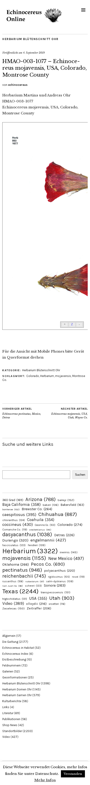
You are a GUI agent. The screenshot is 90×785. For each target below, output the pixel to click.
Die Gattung (10, 641)
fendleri (36, 545)
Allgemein (8, 635)
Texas (20, 591)
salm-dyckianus (59, 581)
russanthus (12, 581)
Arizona (40, 499)
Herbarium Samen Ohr (17, 695)
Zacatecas (13, 608)
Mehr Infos (45, 780)
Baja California (21, 504)
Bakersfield (72, 505)
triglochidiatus (14, 598)
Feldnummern (11, 665)
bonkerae (11, 509)
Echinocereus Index (15, 653)
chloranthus (13, 520)
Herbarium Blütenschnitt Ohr (30, 39)
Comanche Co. (14, 529)
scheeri (33, 585)
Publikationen (11, 719)
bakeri (51, 505)
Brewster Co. (37, 509)
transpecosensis (55, 592)
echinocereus (17, 85)
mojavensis (63, 376)
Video (13, 603)
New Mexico (66, 558)
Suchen (80, 474)
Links (5, 707)
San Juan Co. (12, 585)
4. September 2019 (34, 52)
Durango (15, 540)
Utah (61, 598)
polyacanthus (59, 570)
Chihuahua (57, 514)
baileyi (66, 500)
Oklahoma (15, 564)
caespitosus (19, 514)
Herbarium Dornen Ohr (17, 689)
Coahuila (40, 519)
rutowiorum (34, 581)
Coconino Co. (45, 525)
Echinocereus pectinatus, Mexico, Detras (21, 413)
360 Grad (12, 500)
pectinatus (22, 570)
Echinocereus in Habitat (18, 647)
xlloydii (36, 604)
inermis (69, 552)
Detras (64, 535)
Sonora (55, 585)
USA (38, 598)
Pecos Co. (48, 564)
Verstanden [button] (73, 774)
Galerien (7, 671)
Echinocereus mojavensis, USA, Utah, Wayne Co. (69, 413)
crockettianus (40, 529)
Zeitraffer (39, 608)
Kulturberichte (11, 701)
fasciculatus (14, 545)
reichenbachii (24, 576)
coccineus (17, 524)
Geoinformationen (14, 677)
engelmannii (48, 540)
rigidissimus (59, 576)
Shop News (9, 725)
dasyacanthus (27, 534)
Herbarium (47, 376)
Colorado (32, 376)
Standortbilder (12, 731)
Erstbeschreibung (14, 659)
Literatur (7, 713)
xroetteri (57, 603)
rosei (78, 576)
